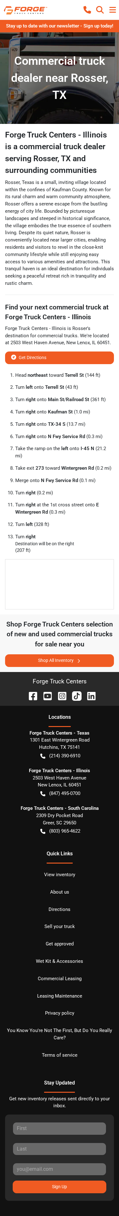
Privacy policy (59, 1013)
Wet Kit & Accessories (59, 961)
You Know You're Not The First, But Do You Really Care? (59, 1034)
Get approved (60, 944)
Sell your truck (59, 926)
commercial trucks (57, 336)
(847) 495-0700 (64, 793)
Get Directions (32, 357)
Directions (59, 909)
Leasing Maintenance (59, 996)
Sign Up (59, 1186)
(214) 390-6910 (64, 756)
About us (59, 892)
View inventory (59, 874)
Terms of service (59, 1055)
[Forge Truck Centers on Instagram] (59, 695)
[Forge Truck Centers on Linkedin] (89, 695)
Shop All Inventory (56, 660)
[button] (87, 9)
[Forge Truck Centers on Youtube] (45, 695)
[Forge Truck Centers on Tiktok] (74, 695)
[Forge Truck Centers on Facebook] (30, 695)
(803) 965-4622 (64, 831)
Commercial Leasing (60, 978)
